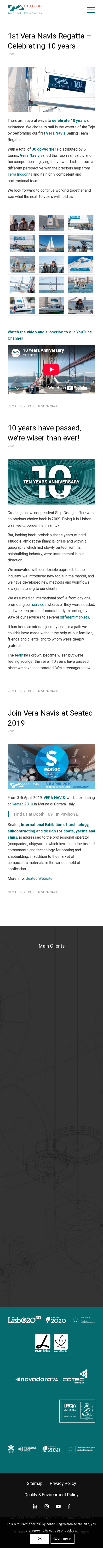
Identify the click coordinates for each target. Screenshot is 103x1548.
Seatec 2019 (22, 804)
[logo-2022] (43, 9)
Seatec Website (39, 878)
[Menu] (88, 9)
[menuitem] (88, 9)
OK (40, 1538)
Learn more (62, 1538)
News (11, 54)
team (19, 655)
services (39, 604)
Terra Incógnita (20, 174)
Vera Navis (49, 406)
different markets (74, 617)
